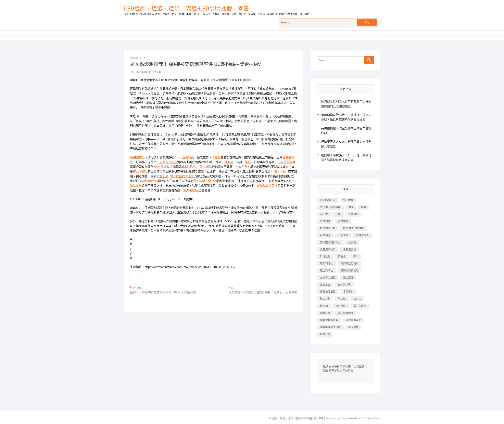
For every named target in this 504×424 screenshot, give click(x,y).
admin (143, 72)
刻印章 (324, 214)
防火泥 (342, 298)
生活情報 (156, 72)
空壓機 (344, 366)
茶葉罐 (349, 370)
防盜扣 (190, 176)
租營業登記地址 (350, 270)
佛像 (248, 162)
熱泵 (249, 181)
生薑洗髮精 (203, 167)
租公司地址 (326, 263)
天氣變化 (353, 214)
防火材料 (325, 298)
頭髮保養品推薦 (329, 319)
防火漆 (357, 298)
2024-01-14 (139, 58)
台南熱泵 (241, 167)
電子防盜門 (177, 176)
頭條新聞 (325, 312)
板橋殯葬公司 (139, 157)
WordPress (374, 418)
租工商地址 (326, 270)
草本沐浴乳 (188, 167)
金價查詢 (348, 291)
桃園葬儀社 (280, 171)
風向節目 (353, 326)
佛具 (363, 206)
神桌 (356, 256)
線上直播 (348, 277)
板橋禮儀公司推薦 (353, 228)
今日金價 (348, 199)
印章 (338, 214)
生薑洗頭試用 (327, 249)
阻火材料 (340, 305)
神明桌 (228, 162)
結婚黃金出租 (327, 277)
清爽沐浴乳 (362, 235)
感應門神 (325, 220)
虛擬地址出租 (327, 291)
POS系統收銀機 (165, 167)
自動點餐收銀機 (267, 186)
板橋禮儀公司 (149, 181)
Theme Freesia (348, 418)
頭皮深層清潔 (345, 312)
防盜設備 (162, 176)
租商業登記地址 (350, 263)
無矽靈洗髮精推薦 (330, 242)
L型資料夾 (187, 157)
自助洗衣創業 (168, 162)
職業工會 (325, 284)
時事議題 (343, 220)
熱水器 (352, 242)
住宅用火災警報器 (330, 206)
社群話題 (325, 256)
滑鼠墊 (216, 157)
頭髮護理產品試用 (330, 326)
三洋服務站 (190, 190)
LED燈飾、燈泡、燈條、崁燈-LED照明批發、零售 (186, 8)
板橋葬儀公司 (208, 181)
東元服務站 (140, 171)
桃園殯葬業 (285, 162)
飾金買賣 (325, 333)
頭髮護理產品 (353, 319)
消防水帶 (343, 235)
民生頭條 (325, 235)
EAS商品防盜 (327, 199)
